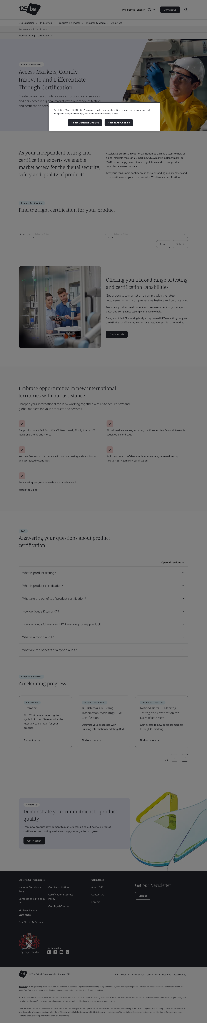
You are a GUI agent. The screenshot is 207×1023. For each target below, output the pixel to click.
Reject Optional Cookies (85, 122)
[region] (104, 116)
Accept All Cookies (119, 122)
